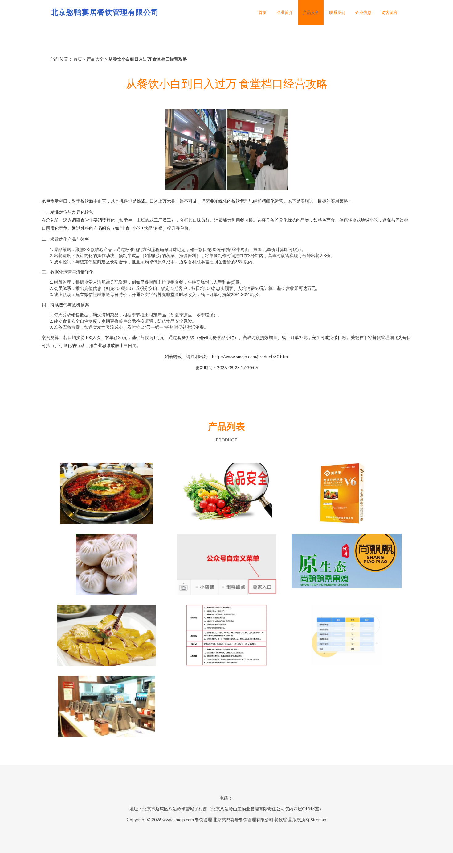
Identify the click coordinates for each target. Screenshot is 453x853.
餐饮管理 (203, 819)
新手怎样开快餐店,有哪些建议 (106, 636)
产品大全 (311, 12)
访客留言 (390, 12)
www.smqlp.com (178, 819)
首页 (263, 12)
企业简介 (285, 12)
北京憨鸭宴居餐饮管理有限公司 (105, 12)
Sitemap (318, 819)
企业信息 (363, 12)
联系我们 (337, 12)
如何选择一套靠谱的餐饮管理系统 (106, 707)
